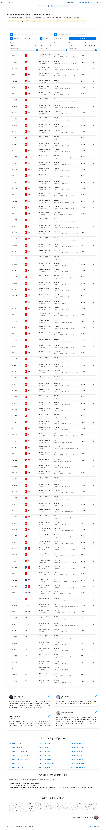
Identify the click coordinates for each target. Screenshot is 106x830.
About (87, 2)
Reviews (81, 2)
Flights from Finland (76, 755)
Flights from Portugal (77, 747)
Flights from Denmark (77, 763)
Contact (101, 2)
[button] (93, 56)
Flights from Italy (44, 747)
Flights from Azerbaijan (16, 767)
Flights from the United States (18, 755)
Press (96, 2)
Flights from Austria (45, 759)
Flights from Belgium (45, 755)
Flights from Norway (76, 751)
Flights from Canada (45, 751)
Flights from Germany (15, 747)
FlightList (6, 2)
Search (82, 38)
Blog (91, 2)
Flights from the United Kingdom (19, 759)
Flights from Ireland (76, 759)
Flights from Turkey (15, 743)
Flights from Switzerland (46, 763)
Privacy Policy (94, 826)
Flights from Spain (14, 763)
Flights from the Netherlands (18, 751)
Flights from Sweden (45, 767)
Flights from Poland (45, 743)
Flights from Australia (77, 743)
